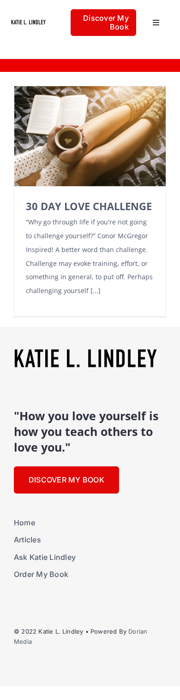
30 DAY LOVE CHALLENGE (89, 206)
